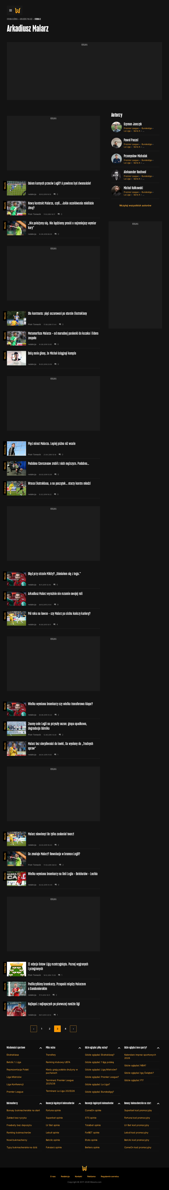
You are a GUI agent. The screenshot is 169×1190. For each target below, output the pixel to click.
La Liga (127, 131)
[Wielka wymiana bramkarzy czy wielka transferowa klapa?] (53, 709)
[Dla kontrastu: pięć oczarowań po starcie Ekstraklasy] (53, 318)
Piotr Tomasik (34, 214)
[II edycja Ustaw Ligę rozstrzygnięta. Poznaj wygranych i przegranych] (53, 969)
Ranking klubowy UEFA (58, 1062)
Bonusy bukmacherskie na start (23, 1110)
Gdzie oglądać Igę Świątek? (139, 1072)
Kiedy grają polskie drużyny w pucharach (62, 1071)
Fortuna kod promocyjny (137, 1117)
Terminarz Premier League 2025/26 (60, 1082)
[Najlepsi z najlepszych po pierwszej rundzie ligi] (53, 1009)
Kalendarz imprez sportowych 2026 (140, 1056)
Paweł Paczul (131, 139)
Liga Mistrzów (14, 1076)
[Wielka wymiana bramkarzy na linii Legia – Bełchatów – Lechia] (53, 879)
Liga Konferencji (15, 1084)
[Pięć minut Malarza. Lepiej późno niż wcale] (53, 448)
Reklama (91, 1176)
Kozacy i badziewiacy (5, 447)
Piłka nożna (50, 1047)
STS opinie (90, 1117)
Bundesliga (147, 128)
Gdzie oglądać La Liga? (97, 1084)
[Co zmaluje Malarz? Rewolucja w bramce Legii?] (53, 859)
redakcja (32, 194)
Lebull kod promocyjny (136, 1132)
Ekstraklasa (5, 487)
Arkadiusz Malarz (26, 19)
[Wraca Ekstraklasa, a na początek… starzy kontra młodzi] (53, 488)
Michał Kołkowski (133, 187)
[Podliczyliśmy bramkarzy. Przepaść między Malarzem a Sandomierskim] (53, 989)
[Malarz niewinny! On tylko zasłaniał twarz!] (53, 839)
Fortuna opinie (53, 1110)
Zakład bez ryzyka (17, 1117)
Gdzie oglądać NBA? (135, 1065)
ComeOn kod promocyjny (137, 1147)
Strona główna (12, 19)
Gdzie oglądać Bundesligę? (99, 1091)
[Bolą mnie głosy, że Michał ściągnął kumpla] (53, 358)
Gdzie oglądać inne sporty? (135, 1047)
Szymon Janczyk (133, 124)
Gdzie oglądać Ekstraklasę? (99, 1054)
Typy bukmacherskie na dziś (22, 1147)
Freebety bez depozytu (19, 1125)
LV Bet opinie (53, 1125)
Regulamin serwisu (110, 1176)
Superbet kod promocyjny (138, 1110)
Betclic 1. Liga (14, 1062)
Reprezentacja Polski (18, 1069)
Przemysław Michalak (135, 155)
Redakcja (65, 1176)
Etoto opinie (91, 1140)
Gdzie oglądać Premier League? (102, 1076)
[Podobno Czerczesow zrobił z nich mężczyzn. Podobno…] (53, 468)
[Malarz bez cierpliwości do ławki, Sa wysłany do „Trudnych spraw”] (53, 748)
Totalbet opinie (93, 1125)
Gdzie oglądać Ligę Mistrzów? (101, 1069)
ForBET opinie (92, 1132)
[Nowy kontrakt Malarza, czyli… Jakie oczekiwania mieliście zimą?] (53, 208)
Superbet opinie (54, 1117)
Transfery (51, 1054)
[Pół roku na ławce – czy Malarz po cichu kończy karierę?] (53, 618)
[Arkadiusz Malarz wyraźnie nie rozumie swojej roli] (53, 598)
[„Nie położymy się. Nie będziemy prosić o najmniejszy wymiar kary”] (53, 228)
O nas (53, 1176)
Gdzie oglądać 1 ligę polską (99, 1062)
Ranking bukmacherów (19, 1132)
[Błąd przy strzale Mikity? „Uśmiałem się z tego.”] (53, 579)
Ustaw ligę (5, 968)
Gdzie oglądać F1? (134, 1080)
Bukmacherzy (12, 1103)
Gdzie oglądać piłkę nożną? (96, 1047)
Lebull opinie (52, 1132)
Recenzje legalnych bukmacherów (60, 1103)
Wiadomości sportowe (16, 1047)
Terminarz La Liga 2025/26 (60, 1090)
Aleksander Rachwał (135, 171)
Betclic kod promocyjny (136, 1140)
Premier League (131, 128)
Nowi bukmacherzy (17, 1140)
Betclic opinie (53, 1140)
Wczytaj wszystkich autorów (135, 205)
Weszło (5, 185)
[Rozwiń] (39, 1047)
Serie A (137, 131)
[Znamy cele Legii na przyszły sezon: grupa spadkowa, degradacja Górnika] (53, 729)
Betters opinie (92, 1147)
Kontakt (78, 1176)
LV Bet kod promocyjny (136, 1125)
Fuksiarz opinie (54, 1147)
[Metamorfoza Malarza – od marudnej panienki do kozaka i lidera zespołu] (53, 338)
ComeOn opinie (93, 1110)
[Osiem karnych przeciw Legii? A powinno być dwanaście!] (53, 188)
